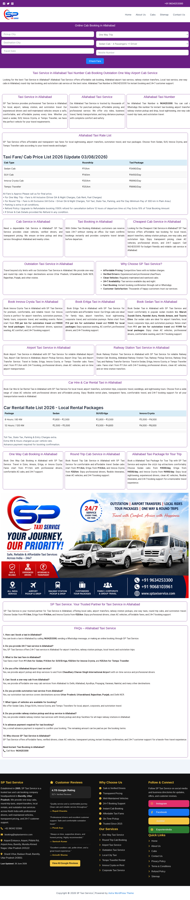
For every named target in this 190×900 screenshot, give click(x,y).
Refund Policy (158, 871)
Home (128, 14)
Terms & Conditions (161, 866)
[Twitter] (8, 3)
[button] (173, 3)
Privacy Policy (158, 861)
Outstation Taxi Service (113, 850)
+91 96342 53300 (13, 828)
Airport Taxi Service (111, 845)
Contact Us (179, 14)
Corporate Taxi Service (113, 870)
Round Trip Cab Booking (114, 840)
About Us (141, 14)
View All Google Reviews (65, 863)
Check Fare (95, 61)
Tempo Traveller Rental (113, 860)
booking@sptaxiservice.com (18, 834)
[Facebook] (4, 3)
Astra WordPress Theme (121, 893)
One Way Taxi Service (113, 835)
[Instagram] (12, 3)
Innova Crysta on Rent (113, 865)
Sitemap (164, 14)
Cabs (153, 14)
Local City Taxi (109, 855)
